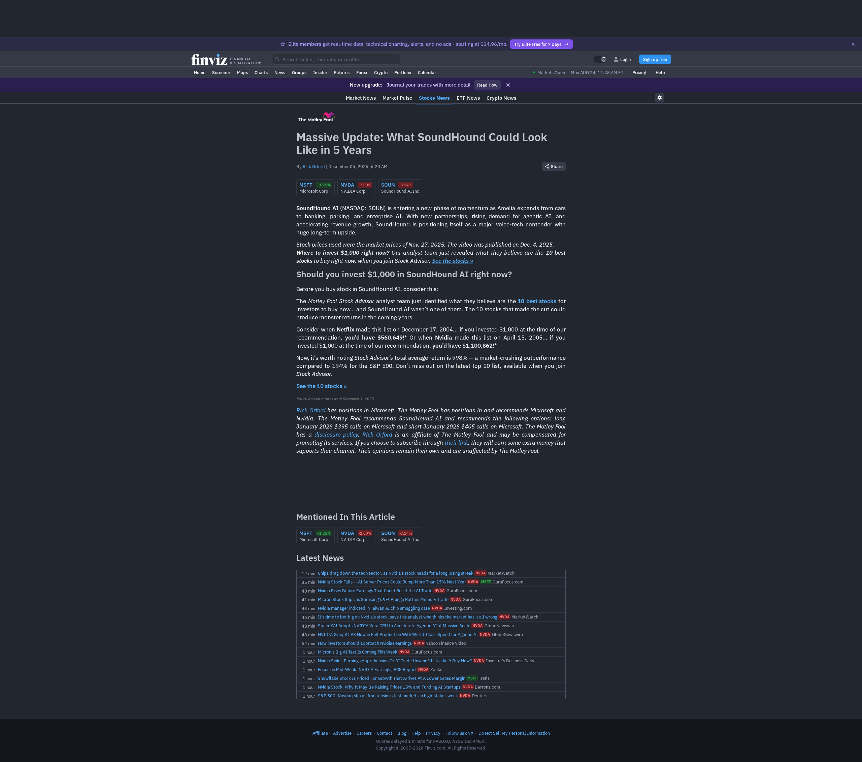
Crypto (381, 72)
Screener (221, 72)
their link (456, 442)
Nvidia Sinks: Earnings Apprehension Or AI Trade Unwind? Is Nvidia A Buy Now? (395, 660)
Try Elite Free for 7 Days (537, 44)
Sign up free (655, 59)
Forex (361, 72)
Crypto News (501, 98)
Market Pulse (397, 98)
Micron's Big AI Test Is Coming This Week (357, 652)
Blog (401, 733)
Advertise (342, 733)
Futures (342, 72)
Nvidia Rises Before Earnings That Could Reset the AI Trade (375, 590)
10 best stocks (537, 301)
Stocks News (434, 98)
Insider (320, 72)
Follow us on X (459, 733)
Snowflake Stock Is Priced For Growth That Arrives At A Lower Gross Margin (391, 678)
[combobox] (336, 59)
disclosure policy (336, 434)
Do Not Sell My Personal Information (514, 733)
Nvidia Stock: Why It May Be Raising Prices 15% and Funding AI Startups (389, 687)
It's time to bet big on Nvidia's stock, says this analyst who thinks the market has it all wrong (407, 617)
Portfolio (402, 72)
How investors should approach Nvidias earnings (365, 643)
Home (199, 72)
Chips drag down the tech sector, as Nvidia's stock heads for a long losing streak (395, 573)
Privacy (433, 733)
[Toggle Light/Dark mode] (600, 59)
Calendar (427, 72)
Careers (364, 733)
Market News (361, 98)
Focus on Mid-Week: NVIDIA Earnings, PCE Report (367, 669)
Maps (242, 72)
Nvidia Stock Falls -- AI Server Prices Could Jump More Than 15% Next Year (392, 581)
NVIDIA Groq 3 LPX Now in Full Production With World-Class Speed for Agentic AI (398, 634)
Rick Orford (314, 166)
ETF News (468, 98)
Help (660, 72)
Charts (261, 72)
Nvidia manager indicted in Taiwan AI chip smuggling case (374, 608)
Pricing (639, 72)
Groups (299, 72)
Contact (384, 733)
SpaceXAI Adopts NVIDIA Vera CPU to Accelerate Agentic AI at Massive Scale (394, 625)
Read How (487, 85)
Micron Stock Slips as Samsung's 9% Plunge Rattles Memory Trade (383, 599)
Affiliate (320, 733)
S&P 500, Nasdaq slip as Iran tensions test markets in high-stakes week (388, 695)
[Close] (853, 44)
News (279, 72)
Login (625, 59)
